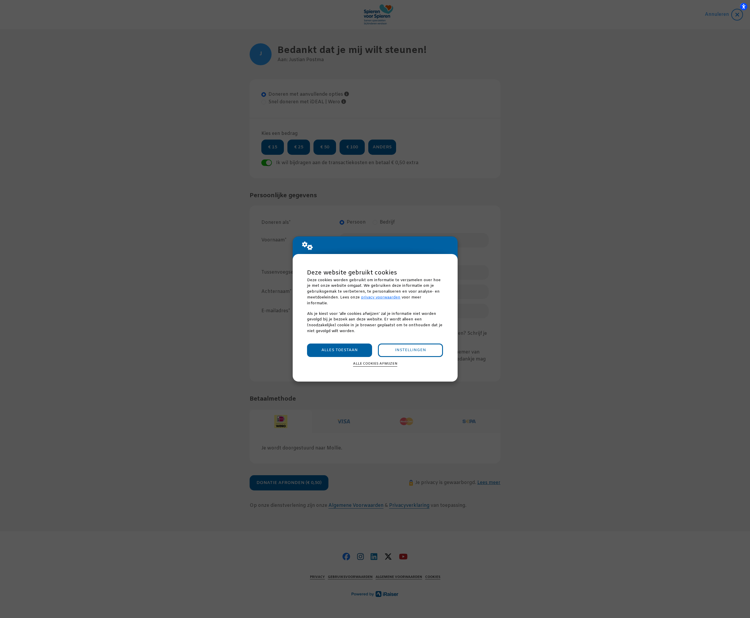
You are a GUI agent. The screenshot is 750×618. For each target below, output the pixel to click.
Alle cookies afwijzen (375, 363)
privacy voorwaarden (380, 297)
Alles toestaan (339, 350)
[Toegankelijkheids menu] (743, 6)
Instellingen (410, 350)
